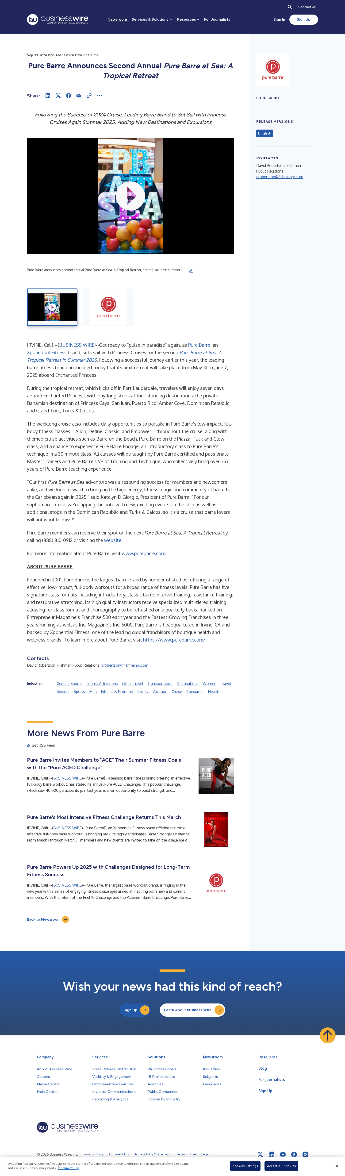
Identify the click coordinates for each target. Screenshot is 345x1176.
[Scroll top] (328, 1035)
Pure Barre (199, 345)
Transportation (159, 683)
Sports (79, 691)
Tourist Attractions (102, 683)
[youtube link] (283, 1154)
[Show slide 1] (52, 307)
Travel (226, 683)
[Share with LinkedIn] (48, 95)
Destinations (188, 683)
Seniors (63, 691)
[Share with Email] (79, 95)
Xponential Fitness (47, 352)
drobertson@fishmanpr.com (124, 665)
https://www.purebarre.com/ (174, 640)
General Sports (69, 683)
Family (142, 691)
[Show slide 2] (108, 307)
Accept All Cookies (281, 1166)
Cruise (177, 691)
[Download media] (191, 270)
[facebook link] (294, 1154)
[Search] (290, 7)
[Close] (337, 1166)
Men (93, 691)
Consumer (195, 691)
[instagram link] (305, 1154)
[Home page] (57, 19)
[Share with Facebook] (68, 95)
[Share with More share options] (99, 95)
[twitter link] (260, 1154)
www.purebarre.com (143, 553)
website (112, 540)
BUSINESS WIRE (76, 345)
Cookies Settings (245, 1166)
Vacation (160, 691)
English (264, 133)
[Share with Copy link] (89, 95)
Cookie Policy (68, 1168)
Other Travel (132, 683)
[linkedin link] (271, 1154)
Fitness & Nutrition (117, 691)
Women (209, 683)
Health (213, 691)
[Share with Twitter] (58, 95)
